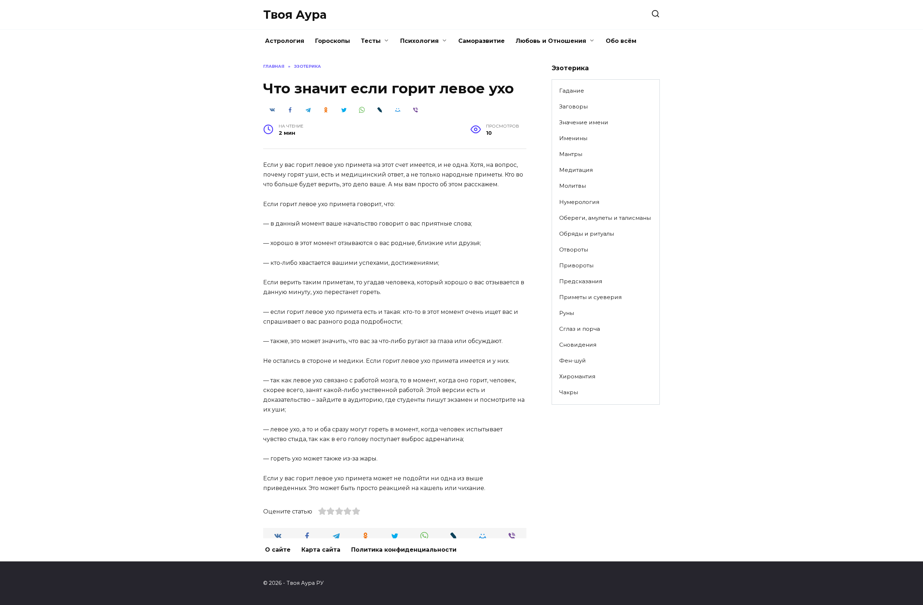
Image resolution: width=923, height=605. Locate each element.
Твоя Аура (295, 15)
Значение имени (583, 122)
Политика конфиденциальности (403, 549)
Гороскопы (332, 40)
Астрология (284, 40)
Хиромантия (577, 376)
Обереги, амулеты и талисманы (605, 217)
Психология (419, 40)
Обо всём (621, 40)
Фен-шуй (572, 360)
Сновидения (577, 344)
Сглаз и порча (579, 328)
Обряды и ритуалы (586, 233)
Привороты (576, 265)
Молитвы (572, 185)
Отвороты (573, 249)
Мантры (570, 154)
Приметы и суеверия (590, 297)
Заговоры (573, 106)
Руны (566, 313)
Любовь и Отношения (551, 40)
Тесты (371, 40)
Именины (573, 138)
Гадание (571, 90)
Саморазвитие (481, 40)
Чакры (568, 392)
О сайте (278, 549)
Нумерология (579, 202)
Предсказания (580, 281)
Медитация (576, 169)
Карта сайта (320, 549)
